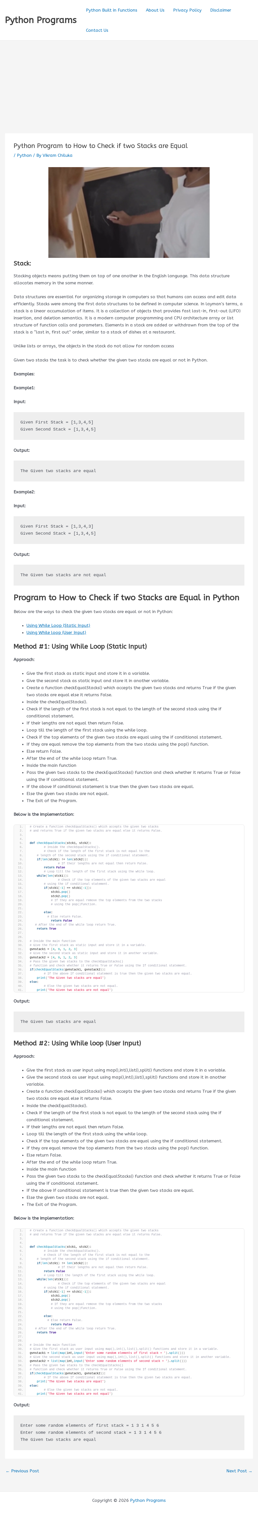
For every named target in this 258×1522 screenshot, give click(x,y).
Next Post (239, 1471)
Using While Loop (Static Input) (58, 625)
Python (24, 155)
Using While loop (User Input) (56, 632)
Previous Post (22, 1471)
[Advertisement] (129, 78)
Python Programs (41, 20)
